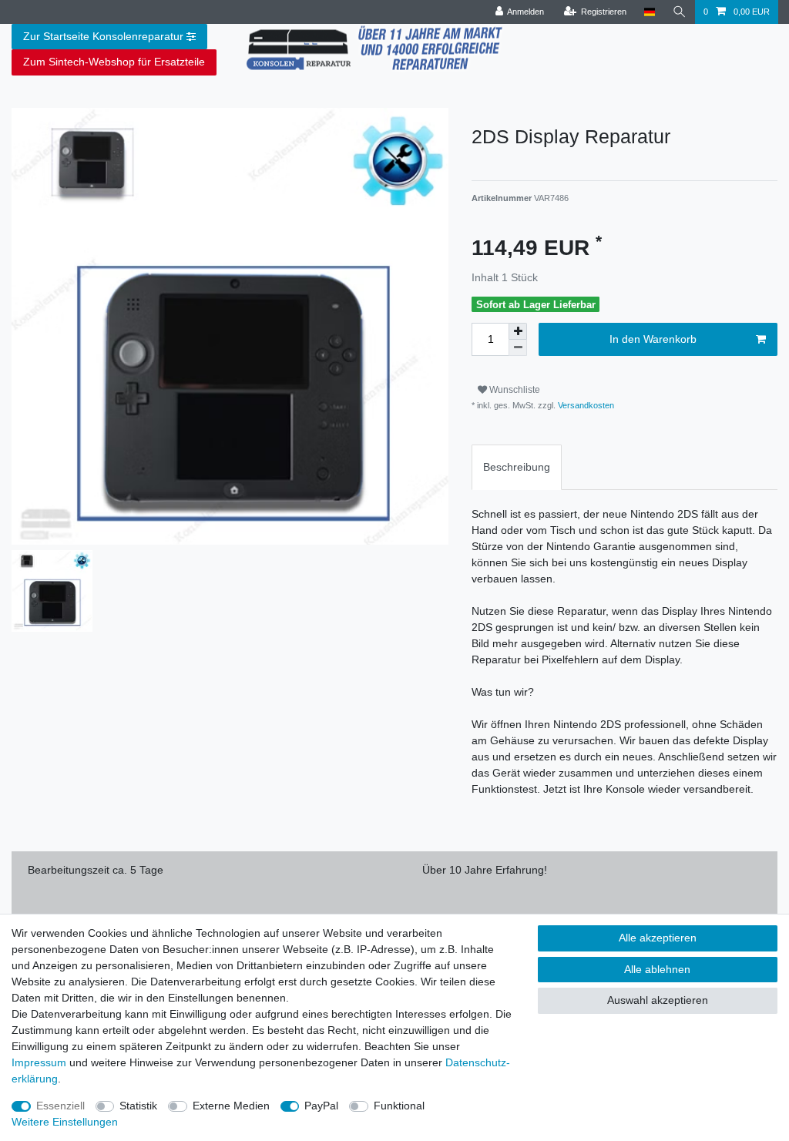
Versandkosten (585, 405)
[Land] (649, 12)
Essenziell (60, 1105)
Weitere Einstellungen (65, 1122)
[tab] (517, 467)
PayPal (321, 1105)
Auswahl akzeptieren (657, 1000)
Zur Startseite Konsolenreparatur (103, 36)
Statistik (138, 1105)
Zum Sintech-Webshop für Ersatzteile (114, 61)
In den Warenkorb (653, 339)
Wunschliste (513, 389)
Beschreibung (516, 467)
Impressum (39, 1062)
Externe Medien (231, 1105)
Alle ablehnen (657, 969)
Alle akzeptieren (658, 937)
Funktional (399, 1105)
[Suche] (679, 12)
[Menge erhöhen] (518, 331)
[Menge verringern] (518, 348)
